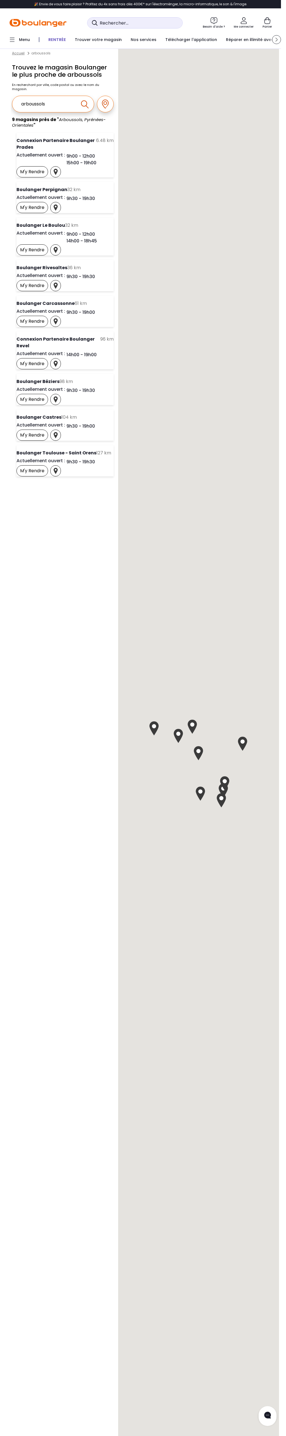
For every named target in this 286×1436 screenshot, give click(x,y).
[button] (276, 39)
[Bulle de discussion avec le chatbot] (268, 1416)
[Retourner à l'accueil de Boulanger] (38, 23)
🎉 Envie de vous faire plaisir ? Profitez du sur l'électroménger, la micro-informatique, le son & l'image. (140, 4)
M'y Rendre (34, 172)
